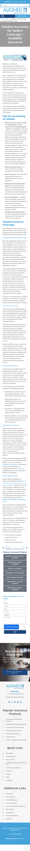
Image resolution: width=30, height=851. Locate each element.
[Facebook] (9, 702)
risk (21, 153)
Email (5, 609)
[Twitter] (21, 702)
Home (2, 19)
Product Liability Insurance (10, 306)
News (7, 19)
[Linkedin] (15, 702)
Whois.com (8, 205)
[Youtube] (18, 702)
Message (6, 615)
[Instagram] (12, 702)
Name (5, 603)
